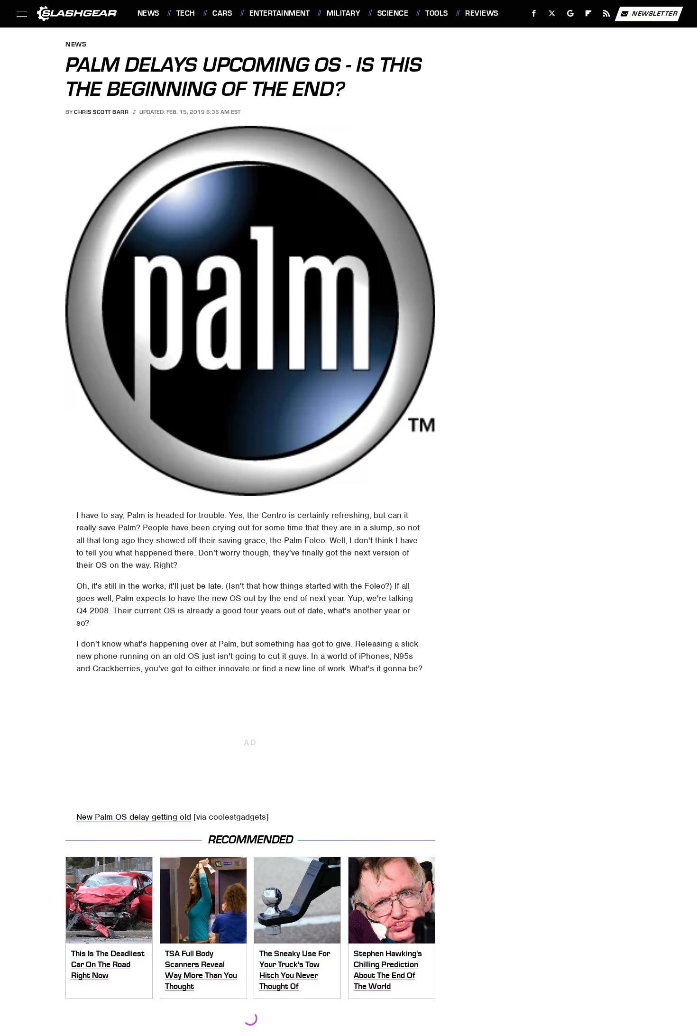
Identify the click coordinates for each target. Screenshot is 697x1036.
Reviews (481, 13)
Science (392, 13)
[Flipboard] (589, 13)
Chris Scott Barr (101, 112)
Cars (222, 13)
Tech (185, 13)
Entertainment (279, 13)
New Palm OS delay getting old (133, 817)
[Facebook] (534, 13)
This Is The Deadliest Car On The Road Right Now (108, 964)
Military (343, 13)
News (148, 13)
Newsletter (655, 13)
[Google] (570, 13)
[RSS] (606, 13)
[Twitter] (552, 13)
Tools (436, 13)
